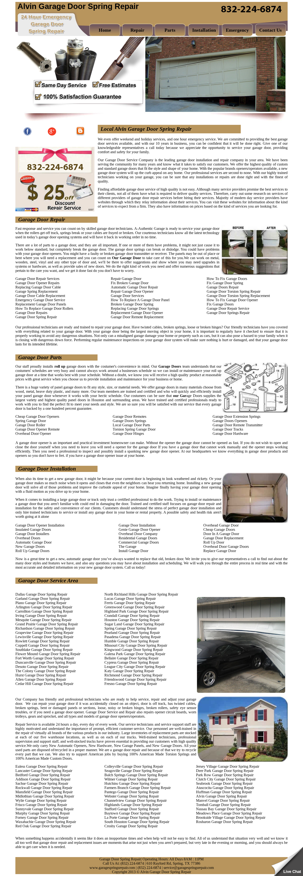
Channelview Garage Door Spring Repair (135, 800)
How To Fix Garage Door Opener (232, 300)
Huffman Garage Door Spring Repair (224, 792)
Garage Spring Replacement (36, 291)
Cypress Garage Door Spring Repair (131, 662)
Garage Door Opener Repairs (37, 283)
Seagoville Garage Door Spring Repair (133, 771)
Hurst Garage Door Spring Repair (40, 675)
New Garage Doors (30, 547)
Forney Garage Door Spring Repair (41, 817)
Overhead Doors (27, 538)
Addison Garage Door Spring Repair (43, 779)
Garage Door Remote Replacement (137, 317)
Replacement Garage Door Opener (137, 313)
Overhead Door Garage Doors (226, 547)
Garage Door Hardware (230, 433)
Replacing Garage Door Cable (38, 287)
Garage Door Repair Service (228, 308)
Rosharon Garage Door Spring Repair (224, 822)
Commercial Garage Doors (139, 542)
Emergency (237, 30)
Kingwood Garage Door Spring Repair (133, 650)
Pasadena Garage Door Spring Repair (132, 637)
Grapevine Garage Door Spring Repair (44, 633)
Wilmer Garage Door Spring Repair (131, 779)
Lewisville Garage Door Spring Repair (44, 637)
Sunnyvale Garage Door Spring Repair (44, 809)
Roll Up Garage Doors (32, 551)
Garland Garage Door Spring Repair (42, 599)
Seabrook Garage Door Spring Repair (224, 783)
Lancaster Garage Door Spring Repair (43, 771)
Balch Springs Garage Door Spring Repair (136, 775)
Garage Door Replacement (223, 538)
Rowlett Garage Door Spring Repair (42, 641)
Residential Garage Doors (138, 538)
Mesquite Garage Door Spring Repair (43, 620)
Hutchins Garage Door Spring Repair (132, 783)
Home (105, 30)
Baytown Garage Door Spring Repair (132, 813)
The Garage (127, 547)
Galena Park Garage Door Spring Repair (134, 654)
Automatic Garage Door (33, 542)
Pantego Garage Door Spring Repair (131, 792)
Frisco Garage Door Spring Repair (41, 805)
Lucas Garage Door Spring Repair (130, 599)
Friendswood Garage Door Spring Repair (135, 679)
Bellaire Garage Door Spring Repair (131, 658)
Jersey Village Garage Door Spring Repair (227, 766)
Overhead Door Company (138, 534)
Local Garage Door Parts (131, 425)
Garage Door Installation (137, 525)
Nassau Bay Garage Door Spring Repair (226, 809)
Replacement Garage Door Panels (40, 304)
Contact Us (270, 30)
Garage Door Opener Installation (39, 525)
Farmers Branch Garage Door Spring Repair (137, 788)
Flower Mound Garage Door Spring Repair (47, 654)
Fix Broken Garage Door (129, 283)
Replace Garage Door (219, 551)
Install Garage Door (133, 551)
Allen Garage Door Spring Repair (40, 679)
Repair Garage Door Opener (132, 291)
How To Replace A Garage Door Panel (140, 300)
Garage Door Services (127, 296)
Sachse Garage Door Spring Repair (41, 783)
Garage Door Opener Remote (37, 429)
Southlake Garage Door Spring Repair (44, 650)
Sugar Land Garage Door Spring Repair (134, 624)
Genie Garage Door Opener (139, 529)
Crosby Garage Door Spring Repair (131, 826)
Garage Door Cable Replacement (40, 296)
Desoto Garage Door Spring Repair (41, 667)
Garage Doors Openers (230, 421)
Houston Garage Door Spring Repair (132, 620)
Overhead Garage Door (221, 525)
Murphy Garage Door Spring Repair (42, 813)
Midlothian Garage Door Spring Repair (44, 796)
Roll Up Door (213, 542)
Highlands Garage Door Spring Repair (133, 805)
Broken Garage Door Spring (132, 304)
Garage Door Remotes (129, 416)
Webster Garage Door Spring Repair (131, 796)
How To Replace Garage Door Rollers (44, 308)
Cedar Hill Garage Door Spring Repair (44, 684)
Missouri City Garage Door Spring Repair (135, 645)
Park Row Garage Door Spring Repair (225, 775)
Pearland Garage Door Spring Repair (132, 633)
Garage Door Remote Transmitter (238, 425)
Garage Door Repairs (31, 313)
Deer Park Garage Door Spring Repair (225, 771)
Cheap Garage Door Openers (37, 416)
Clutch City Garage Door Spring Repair (226, 779)
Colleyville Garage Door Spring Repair (133, 766)
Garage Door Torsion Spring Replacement (238, 296)
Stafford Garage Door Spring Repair (131, 809)
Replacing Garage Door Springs (135, 308)
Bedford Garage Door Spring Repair (42, 775)
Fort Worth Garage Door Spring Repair (44, 658)
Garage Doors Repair (223, 287)
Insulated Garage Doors (33, 529)
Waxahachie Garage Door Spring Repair (45, 822)
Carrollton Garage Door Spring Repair (44, 611)
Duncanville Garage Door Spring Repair (45, 662)
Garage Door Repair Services (37, 279)
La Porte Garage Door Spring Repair (132, 817)
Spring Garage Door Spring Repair (130, 628)
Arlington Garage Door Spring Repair (43, 607)
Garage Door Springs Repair (228, 313)
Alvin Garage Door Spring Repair (221, 796)
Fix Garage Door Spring (225, 283)
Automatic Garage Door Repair (134, 287)
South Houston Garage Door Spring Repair (136, 822)
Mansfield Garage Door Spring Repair (44, 792)
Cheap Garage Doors (219, 529)
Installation (204, 30)
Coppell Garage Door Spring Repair (42, 645)
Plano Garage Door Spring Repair (40, 603)
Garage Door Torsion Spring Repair (233, 291)
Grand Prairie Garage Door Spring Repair (46, 624)
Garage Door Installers (32, 534)
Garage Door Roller (30, 425)
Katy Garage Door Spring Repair (129, 671)
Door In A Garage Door (221, 534)
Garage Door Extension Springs (236, 416)
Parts (170, 30)
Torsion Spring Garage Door (134, 429)
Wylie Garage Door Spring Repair (41, 800)
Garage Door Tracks (228, 429)
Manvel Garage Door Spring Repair (223, 800)
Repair (137, 30)
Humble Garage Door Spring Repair (131, 641)
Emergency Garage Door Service (40, 300)
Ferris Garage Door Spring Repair (129, 603)
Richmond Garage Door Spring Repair (133, 675)
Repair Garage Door (126, 279)
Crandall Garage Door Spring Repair (132, 616)
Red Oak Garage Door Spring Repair (43, 826)
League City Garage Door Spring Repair (134, 667)
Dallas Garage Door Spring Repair (41, 594)
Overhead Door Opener (33, 433)
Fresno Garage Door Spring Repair (130, 684)
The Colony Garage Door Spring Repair (45, 671)
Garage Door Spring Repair (36, 317)
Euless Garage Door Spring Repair (41, 766)
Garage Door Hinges (128, 433)
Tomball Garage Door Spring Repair (223, 805)
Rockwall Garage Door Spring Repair (43, 788)
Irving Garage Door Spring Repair (41, 616)
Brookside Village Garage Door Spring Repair (230, 817)
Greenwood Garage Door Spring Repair (134, 607)
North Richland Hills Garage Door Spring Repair (141, 594)
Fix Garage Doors (220, 304)
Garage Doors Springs (129, 421)
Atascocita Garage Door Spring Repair (225, 788)
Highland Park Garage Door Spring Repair (136, 611)
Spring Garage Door (30, 421)
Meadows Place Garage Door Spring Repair (229, 813)
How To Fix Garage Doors (227, 279)
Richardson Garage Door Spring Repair (45, 628)
